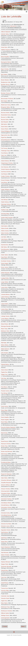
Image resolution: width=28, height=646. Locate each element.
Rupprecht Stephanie (6, 474)
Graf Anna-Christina (6, 171)
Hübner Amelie (4, 228)
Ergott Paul (4, 137)
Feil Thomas (4, 148)
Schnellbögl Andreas (6, 515)
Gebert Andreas (5, 160)
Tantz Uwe (3, 577)
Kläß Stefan (4, 247)
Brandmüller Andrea (6, 115)
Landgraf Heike (5, 278)
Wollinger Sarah (5, 615)
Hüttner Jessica (5, 230)
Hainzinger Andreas (6, 204)
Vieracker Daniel (5, 598)
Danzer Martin (4, 128)
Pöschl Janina (4, 406)
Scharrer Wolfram (5, 484)
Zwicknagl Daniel (5, 617)
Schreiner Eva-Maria (6, 523)
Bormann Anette (5, 112)
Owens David (4, 369)
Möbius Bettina (4, 345)
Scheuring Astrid (5, 491)
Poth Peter (3, 378)
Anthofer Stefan (5, 34)
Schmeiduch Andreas (6, 498)
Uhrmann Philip (5, 590)
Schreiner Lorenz (5, 526)
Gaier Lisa (3, 155)
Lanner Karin (4, 287)
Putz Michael (4, 393)
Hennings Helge (5, 213)
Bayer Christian (5, 69)
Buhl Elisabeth (4, 121)
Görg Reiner (4, 182)
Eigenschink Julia (5, 135)
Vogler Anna (4, 600)
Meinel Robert (4, 324)
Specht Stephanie (5, 547)
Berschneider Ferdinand (7, 98)
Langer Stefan (4, 282)
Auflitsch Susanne (5, 49)
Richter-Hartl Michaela (6, 451)
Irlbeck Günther (5, 233)
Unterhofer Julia (5, 596)
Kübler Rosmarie (5, 272)
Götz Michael (4, 199)
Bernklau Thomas (5, 93)
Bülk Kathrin (4, 124)
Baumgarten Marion (6, 62)
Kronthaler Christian (6, 261)
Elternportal (13, 26)
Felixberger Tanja (5, 150)
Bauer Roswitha (5, 56)
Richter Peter (4, 446)
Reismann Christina (6, 443)
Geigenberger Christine (7, 163)
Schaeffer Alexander (6, 482)
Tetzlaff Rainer (4, 582)
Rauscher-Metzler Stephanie (8, 427)
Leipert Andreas (5, 296)
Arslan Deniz (4, 47)
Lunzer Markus (5, 318)
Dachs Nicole (4, 126)
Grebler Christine (5, 176)
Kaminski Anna (4, 244)
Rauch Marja (4, 422)
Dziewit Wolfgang (5, 131)
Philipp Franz (4, 374)
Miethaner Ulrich (5, 331)
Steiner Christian (5, 554)
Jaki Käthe (3, 237)
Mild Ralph (3, 342)
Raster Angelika (5, 419)
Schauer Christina (5, 488)
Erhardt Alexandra (5, 139)
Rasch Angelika (5, 417)
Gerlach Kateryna (5, 169)
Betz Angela (4, 101)
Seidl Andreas (4, 532)
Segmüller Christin (5, 530)
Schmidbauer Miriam (6, 502)
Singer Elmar (4, 541)
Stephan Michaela (5, 561)
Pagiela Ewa (4, 372)
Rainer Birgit (4, 410)
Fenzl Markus (4, 153)
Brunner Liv (4, 117)
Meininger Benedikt (6, 326)
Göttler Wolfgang (5, 189)
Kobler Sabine (4, 254)
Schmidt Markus (5, 505)
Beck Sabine (4, 74)
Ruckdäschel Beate (6, 462)
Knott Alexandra (5, 249)
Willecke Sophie (5, 613)
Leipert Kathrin (4, 303)
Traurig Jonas (4, 588)
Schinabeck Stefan (5, 493)
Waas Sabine (4, 603)
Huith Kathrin (4, 226)
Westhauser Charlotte (6, 610)
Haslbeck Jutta (4, 209)
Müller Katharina (5, 348)
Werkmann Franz (5, 607)
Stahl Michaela (4, 552)
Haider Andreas (5, 202)
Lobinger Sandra (5, 316)
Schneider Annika (5, 512)
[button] (24, 642)
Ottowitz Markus (5, 364)
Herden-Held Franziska (7, 217)
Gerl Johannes (4, 167)
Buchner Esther (5, 119)
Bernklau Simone (5, 84)
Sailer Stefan (4, 477)
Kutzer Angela (4, 263)
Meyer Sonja (4, 328)
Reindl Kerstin (4, 441)
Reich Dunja (4, 432)
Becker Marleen (5, 80)
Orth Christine (4, 352)
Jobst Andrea (4, 239)
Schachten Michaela (6, 480)
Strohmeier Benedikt (6, 566)
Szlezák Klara (4, 570)
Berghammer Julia (5, 82)
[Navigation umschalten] (14, 632)
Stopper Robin (4, 564)
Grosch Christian (5, 180)
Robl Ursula (4, 453)
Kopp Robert (4, 257)
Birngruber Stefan (5, 107)
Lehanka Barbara (5, 294)
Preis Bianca (4, 387)
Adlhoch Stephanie (5, 31)
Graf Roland (4, 174)
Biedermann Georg (6, 104)
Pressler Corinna (5, 390)
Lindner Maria (4, 309)
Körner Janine (4, 267)
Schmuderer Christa (6, 507)
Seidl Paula (4, 537)
